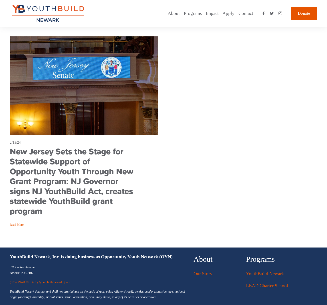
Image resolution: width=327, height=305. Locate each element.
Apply (228, 13)
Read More (17, 224)
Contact (245, 13)
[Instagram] (280, 13)
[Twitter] (272, 13)
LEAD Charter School (267, 285)
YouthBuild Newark (265, 273)
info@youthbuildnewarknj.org (51, 282)
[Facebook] (263, 13)
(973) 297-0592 (20, 282)
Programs (193, 13)
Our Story (203, 273)
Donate (304, 13)
